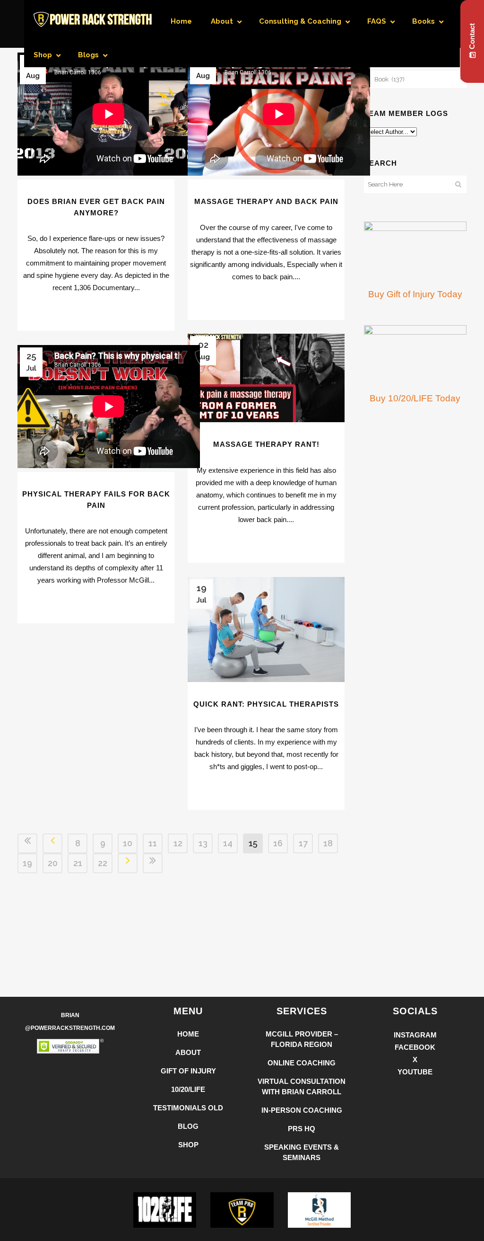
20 (53, 863)
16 (278, 843)
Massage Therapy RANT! (266, 444)
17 (303, 843)
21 (77, 863)
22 (102, 863)
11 (152, 843)
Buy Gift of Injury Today (415, 294)
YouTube (415, 1072)
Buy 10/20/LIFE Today (415, 398)
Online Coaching (302, 1063)
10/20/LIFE (188, 1089)
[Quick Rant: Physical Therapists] (266, 629)
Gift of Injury (188, 1071)
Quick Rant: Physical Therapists (266, 704)
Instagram (415, 1035)
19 (27, 863)
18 (328, 843)
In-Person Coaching (301, 1110)
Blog (188, 1126)
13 (203, 843)
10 (127, 843)
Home (188, 1034)
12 (177, 843)
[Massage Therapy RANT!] (266, 378)
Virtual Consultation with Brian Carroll (302, 1086)
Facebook (415, 1047)
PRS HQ (301, 1129)
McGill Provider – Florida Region (302, 1039)
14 (228, 843)
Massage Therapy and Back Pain (266, 201)
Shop (188, 1145)
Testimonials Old (188, 1108)
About (188, 1052)
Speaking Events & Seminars (301, 1152)
